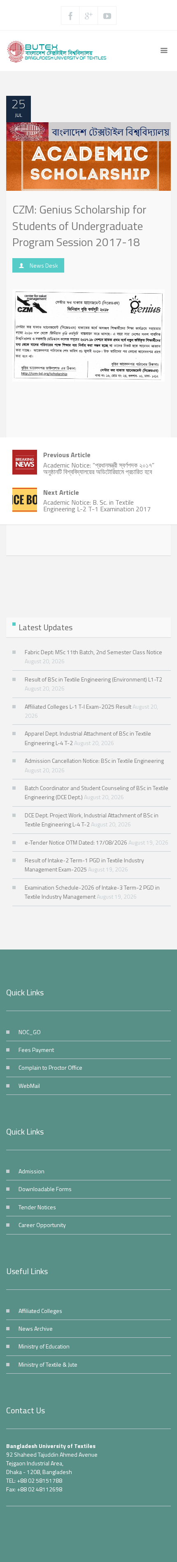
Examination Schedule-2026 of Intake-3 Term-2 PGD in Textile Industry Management (92, 892)
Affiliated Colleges (40, 1310)
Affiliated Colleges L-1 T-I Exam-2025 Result (78, 706)
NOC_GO (30, 1032)
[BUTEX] (59, 51)
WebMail (29, 1085)
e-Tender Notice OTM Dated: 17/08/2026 (76, 842)
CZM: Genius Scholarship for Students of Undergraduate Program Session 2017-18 (79, 225)
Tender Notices (37, 1207)
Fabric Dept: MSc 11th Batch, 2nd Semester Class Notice (93, 652)
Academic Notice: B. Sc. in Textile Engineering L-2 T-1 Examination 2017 (97, 500)
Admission (31, 1171)
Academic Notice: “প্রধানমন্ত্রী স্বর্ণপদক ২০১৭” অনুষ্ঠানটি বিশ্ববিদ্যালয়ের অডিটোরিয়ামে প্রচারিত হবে (98, 463)
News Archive (36, 1328)
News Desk (44, 265)
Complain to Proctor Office (50, 1067)
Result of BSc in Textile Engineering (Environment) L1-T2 (93, 679)
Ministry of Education (44, 1346)
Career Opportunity (42, 1224)
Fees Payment (36, 1049)
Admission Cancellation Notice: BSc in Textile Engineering (94, 760)
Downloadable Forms (45, 1189)
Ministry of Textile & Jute (48, 1364)
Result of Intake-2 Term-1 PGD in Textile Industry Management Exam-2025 (84, 865)
